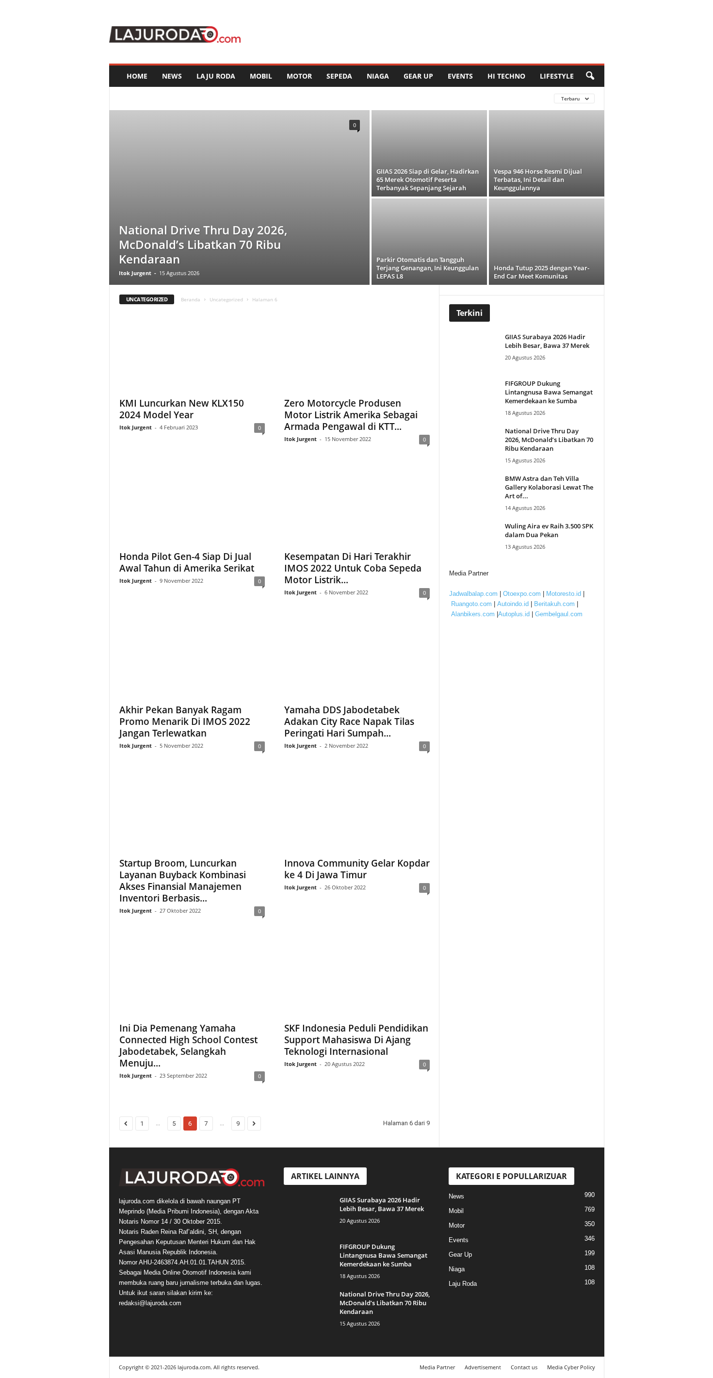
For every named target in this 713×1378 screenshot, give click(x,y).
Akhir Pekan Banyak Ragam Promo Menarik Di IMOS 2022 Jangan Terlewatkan (184, 721)
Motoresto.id (563, 593)
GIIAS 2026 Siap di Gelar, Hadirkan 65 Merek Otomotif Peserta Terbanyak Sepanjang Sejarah (427, 179)
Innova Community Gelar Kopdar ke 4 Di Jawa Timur (357, 869)
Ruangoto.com (471, 603)
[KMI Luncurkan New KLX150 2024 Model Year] (192, 353)
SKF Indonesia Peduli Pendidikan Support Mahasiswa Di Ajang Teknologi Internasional (356, 1040)
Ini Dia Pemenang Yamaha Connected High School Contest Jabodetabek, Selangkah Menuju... (188, 1045)
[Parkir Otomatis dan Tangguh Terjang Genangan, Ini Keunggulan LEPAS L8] (429, 241)
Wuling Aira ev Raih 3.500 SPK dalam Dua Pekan (549, 530)
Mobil (261, 76)
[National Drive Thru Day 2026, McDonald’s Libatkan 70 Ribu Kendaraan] (239, 197)
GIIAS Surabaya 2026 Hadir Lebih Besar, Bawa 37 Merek (547, 341)
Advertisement (483, 1367)
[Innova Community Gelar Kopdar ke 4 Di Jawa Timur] (357, 813)
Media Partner (437, 1367)
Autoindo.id (513, 603)
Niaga (378, 76)
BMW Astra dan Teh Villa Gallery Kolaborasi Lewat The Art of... (549, 487)
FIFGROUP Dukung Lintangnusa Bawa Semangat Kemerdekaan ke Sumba (549, 392)
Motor (299, 76)
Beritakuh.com (554, 603)
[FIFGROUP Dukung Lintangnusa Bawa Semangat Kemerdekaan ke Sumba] (476, 397)
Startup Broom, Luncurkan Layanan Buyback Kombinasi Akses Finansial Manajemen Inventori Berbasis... (182, 880)
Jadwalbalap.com (473, 593)
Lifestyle (557, 76)
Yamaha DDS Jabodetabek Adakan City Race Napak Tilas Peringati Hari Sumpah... (349, 721)
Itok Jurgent (135, 273)
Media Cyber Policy (571, 1367)
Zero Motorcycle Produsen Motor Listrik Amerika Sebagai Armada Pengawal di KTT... (351, 415)
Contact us (524, 1367)
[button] (589, 76)
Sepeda (339, 76)
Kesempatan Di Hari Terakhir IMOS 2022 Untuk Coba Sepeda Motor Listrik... (352, 568)
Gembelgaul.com (559, 614)
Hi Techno (506, 76)
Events (460, 76)
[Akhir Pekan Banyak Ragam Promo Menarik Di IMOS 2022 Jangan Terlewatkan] (192, 659)
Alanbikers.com (473, 614)
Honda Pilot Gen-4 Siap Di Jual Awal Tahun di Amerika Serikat (186, 562)
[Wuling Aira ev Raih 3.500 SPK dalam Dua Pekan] (476, 540)
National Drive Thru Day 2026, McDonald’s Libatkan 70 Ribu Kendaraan (203, 244)
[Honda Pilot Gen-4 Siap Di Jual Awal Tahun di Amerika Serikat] (192, 506)
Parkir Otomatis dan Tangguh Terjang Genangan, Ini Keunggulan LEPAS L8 (427, 267)
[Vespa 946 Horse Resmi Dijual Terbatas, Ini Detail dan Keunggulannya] (546, 153)
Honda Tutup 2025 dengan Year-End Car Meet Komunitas (541, 271)
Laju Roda (215, 76)
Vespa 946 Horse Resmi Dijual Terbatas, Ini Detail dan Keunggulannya (538, 179)
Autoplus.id (514, 614)
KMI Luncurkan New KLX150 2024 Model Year (181, 409)
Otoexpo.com (522, 593)
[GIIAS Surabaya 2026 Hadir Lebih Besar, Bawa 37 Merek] (476, 350)
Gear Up (418, 76)
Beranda (190, 299)
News (172, 76)
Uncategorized (226, 299)
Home (137, 76)
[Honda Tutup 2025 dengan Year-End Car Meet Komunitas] (546, 241)
